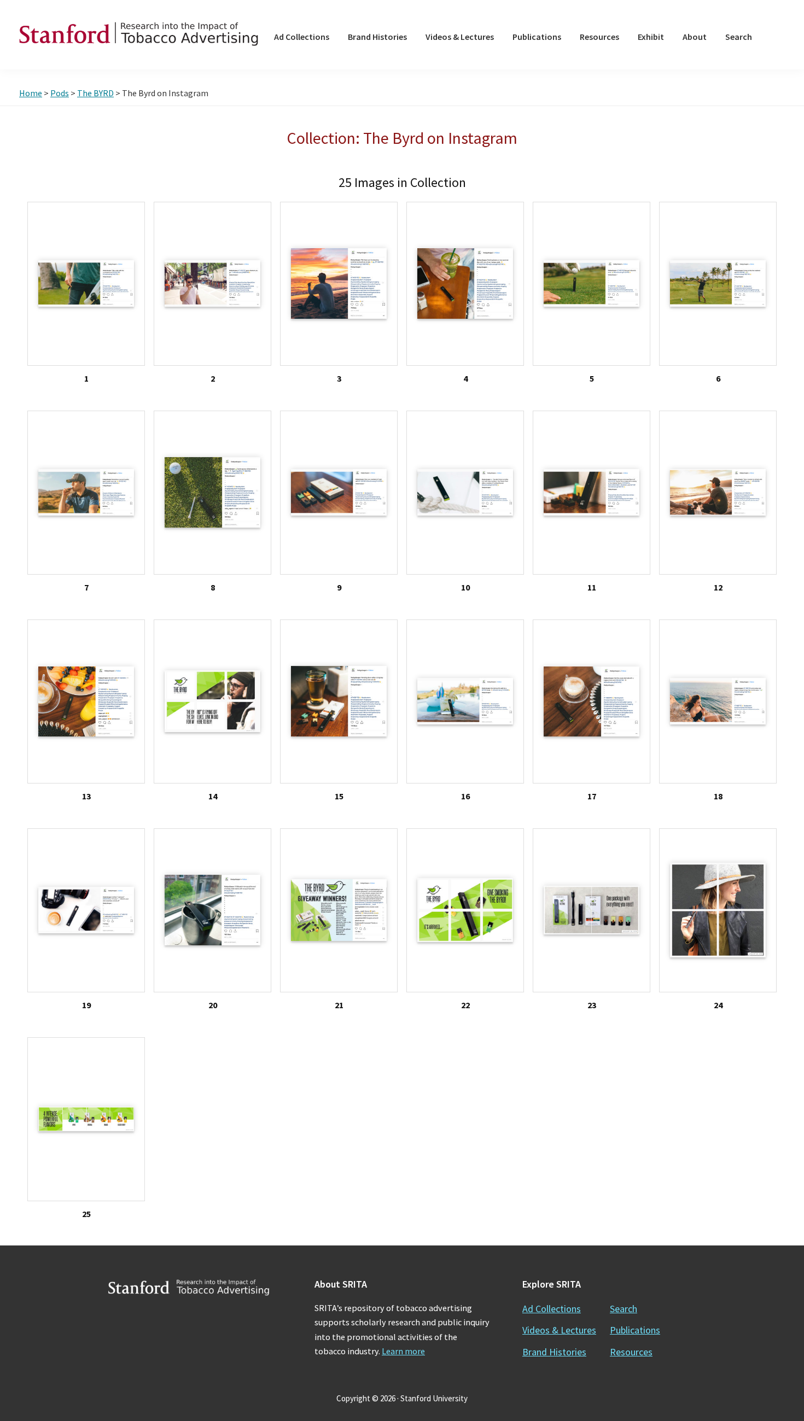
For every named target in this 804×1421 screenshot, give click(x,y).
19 (86, 1004)
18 (718, 796)
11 (591, 587)
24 (718, 1004)
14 (212, 796)
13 (86, 796)
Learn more (403, 1351)
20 (212, 1004)
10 (465, 587)
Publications (635, 1330)
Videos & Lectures (559, 1330)
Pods (59, 92)
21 (339, 1004)
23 (591, 1004)
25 (86, 1213)
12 (718, 587)
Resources (631, 1352)
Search (623, 1308)
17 (591, 796)
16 (465, 796)
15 (339, 796)
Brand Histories (554, 1352)
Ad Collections (551, 1308)
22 (465, 1004)
